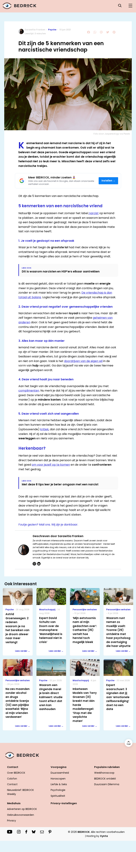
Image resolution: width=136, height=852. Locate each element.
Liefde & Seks (59, 784)
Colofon (12, 778)
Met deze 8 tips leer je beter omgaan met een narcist (60, 484)
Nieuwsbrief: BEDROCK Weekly (20, 792)
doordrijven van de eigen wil (83, 361)
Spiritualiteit (58, 796)
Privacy (11, 820)
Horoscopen (58, 778)
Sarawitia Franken (35, 29)
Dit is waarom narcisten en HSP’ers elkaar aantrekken (61, 271)
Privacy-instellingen (64, 803)
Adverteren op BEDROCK (22, 809)
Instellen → (108, 180)
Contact (12, 784)
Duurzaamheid (60, 773)
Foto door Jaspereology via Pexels (112, 133)
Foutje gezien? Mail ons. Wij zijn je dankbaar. (48, 525)
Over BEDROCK (16, 773)
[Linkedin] (39, 564)
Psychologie (58, 790)
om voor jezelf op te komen (51, 465)
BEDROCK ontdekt (105, 778)
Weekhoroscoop (104, 773)
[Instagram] (34, 564)
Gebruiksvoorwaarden (20, 815)
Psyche (52, 29)
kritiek (44, 429)
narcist (93, 213)
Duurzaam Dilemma (106, 784)
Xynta (104, 836)
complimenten (28, 391)
